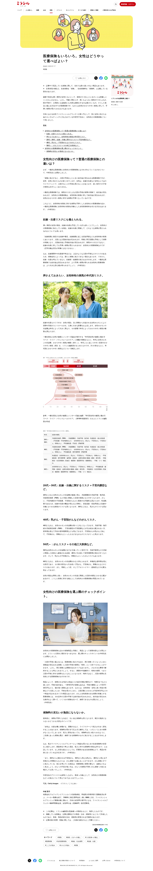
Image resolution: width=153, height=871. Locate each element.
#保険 (60, 837)
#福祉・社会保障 (76, 841)
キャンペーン (70, 10)
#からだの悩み (64, 845)
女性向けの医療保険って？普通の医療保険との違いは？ (65, 131)
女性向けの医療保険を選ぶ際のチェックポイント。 (64, 148)
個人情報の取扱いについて (67, 860)
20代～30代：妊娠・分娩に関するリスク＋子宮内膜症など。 (69, 140)
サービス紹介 (82, 10)
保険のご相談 (94, 10)
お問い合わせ (106, 860)
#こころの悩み (50, 845)
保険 (51, 10)
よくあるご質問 (93, 860)
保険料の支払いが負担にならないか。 (60, 151)
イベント (59, 10)
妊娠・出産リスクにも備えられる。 (59, 134)
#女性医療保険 (61, 841)
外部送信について (119, 860)
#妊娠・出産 (91, 841)
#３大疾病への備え (91, 837)
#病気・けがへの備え (73, 837)
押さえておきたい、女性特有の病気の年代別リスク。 (66, 137)
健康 (37, 10)
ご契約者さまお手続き (109, 10)
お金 (44, 10)
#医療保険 (48, 841)
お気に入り (82, 78)
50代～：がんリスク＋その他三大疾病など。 (63, 145)
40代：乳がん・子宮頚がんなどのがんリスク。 (64, 143)
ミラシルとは (51, 860)
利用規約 (82, 860)
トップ (19, 10)
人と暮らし (29, 10)
